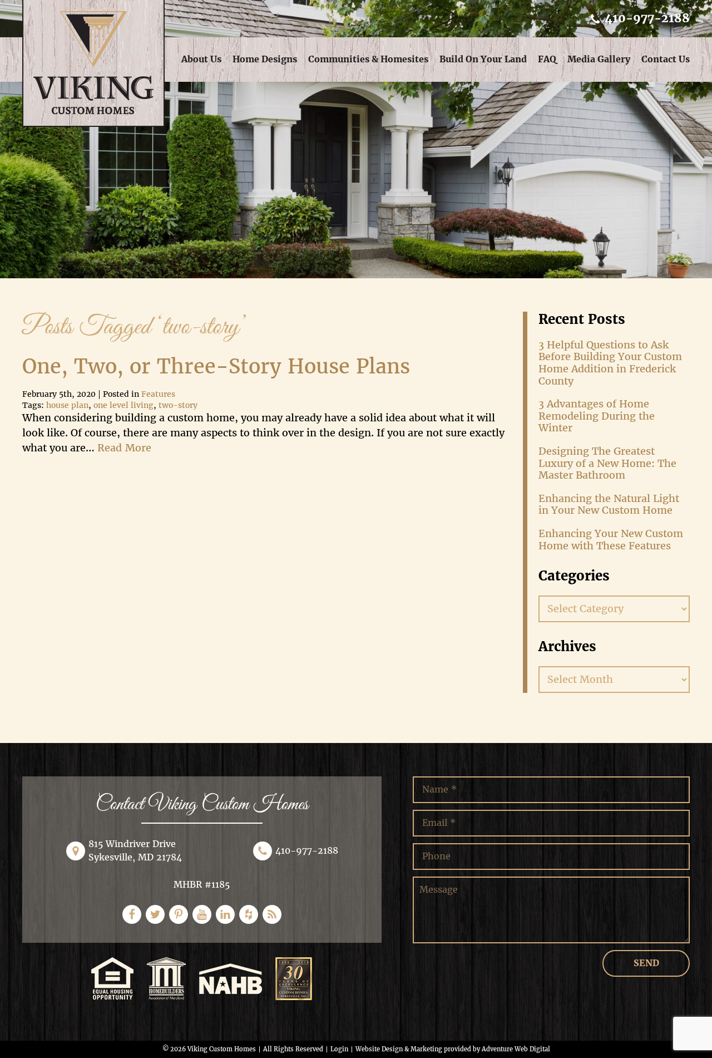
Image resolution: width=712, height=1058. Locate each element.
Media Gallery (598, 59)
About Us (201, 59)
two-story (178, 405)
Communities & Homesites (368, 59)
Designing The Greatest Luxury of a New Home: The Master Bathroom (607, 463)
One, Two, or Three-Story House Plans (216, 367)
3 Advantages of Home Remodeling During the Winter (596, 415)
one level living (123, 405)
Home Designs (265, 59)
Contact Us (665, 59)
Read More (124, 447)
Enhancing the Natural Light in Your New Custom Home (608, 504)
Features (158, 394)
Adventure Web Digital (516, 1049)
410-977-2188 (645, 18)
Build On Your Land (483, 59)
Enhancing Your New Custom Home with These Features (610, 539)
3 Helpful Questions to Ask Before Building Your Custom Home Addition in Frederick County (610, 362)
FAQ (547, 59)
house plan (67, 405)
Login (339, 1049)
